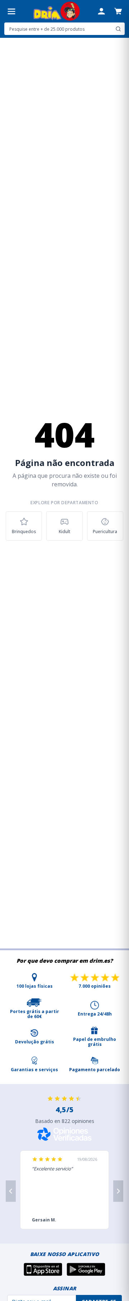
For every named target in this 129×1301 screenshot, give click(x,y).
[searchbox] (59, 29)
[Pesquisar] (118, 29)
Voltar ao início (64, 561)
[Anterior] (11, 1191)
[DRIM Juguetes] (56, 11)
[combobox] (64, 28)
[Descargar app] (43, 1269)
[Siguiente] (118, 1191)
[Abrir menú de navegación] (11, 11)
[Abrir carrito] (118, 11)
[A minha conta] (101, 11)
